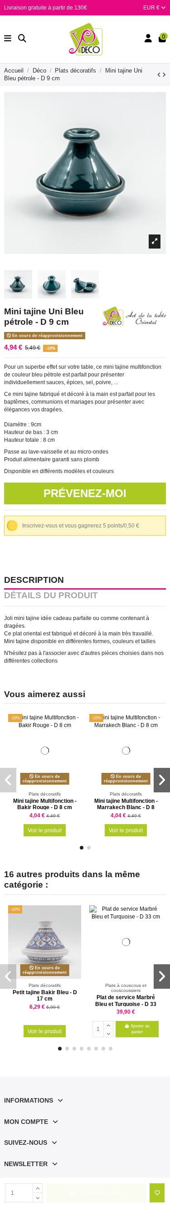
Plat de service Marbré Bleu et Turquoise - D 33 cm (125, 1004)
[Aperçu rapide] (74, 741)
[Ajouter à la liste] (157, 1192)
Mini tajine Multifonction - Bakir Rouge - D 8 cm (45, 804)
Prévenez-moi (85, 493)
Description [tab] (34, 580)
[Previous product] (159, 75)
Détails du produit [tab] (51, 596)
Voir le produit (45, 830)
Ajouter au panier (140, 1029)
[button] (81, 848)
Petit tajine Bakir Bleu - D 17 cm (45, 995)
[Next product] (164, 75)
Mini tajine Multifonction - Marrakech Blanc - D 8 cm (126, 807)
